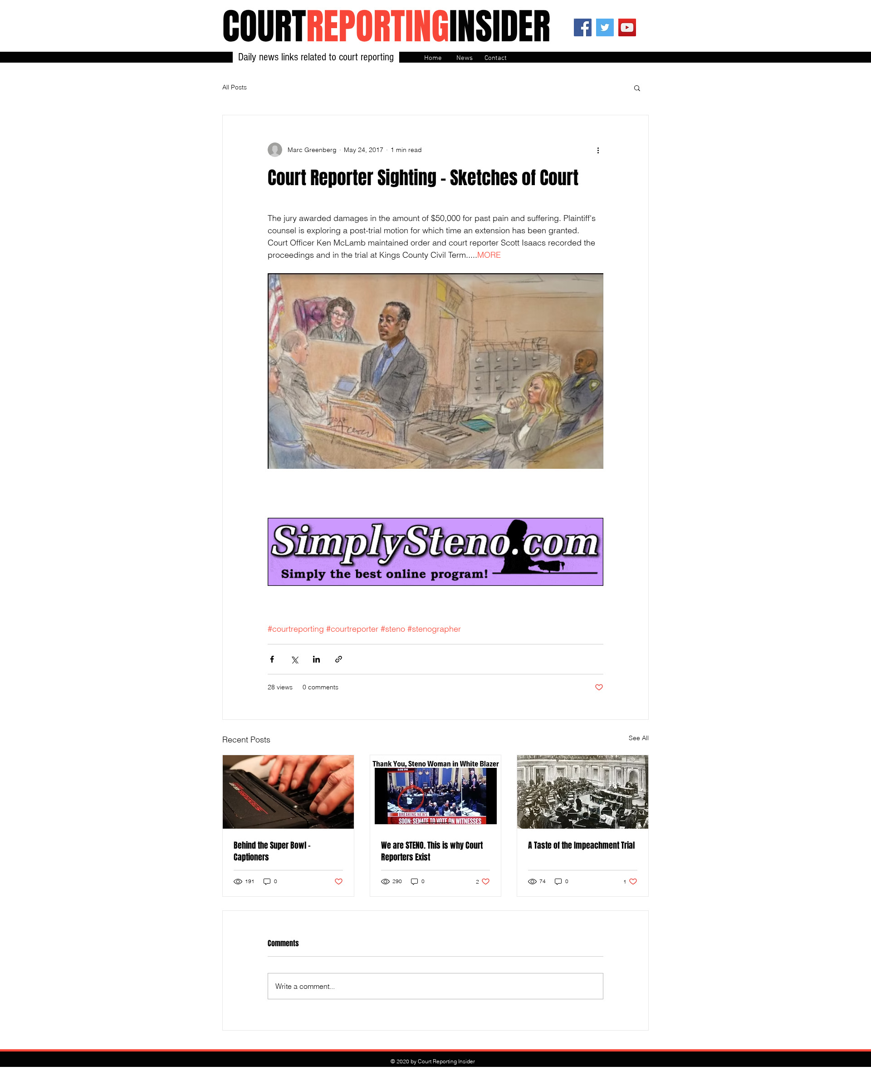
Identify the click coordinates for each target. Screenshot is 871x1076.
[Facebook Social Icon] (583, 27)
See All (639, 738)
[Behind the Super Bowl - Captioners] (288, 792)
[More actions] (597, 149)
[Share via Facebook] (272, 659)
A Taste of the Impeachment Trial (581, 845)
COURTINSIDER (386, 26)
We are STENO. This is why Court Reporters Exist (432, 851)
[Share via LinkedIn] (316, 659)
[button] (637, 87)
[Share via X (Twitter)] (294, 659)
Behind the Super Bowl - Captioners (272, 851)
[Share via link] (338, 659)
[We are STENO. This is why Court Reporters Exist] (435, 792)
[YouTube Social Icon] (627, 27)
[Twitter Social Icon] (605, 27)
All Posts (234, 87)
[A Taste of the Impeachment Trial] (582, 792)
